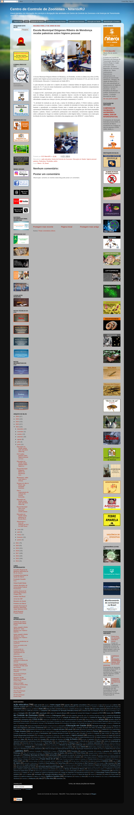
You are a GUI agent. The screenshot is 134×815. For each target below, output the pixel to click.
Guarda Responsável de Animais (24, 735)
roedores (105, 761)
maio (19, 529)
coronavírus (25, 719)
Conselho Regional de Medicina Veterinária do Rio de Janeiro (21, 571)
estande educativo (59, 729)
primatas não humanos (90, 755)
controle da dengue (96, 717)
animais (31, 706)
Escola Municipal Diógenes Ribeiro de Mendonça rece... (22, 472)
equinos (72, 727)
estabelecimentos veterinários (44, 729)
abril (18, 532)
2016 (17, 556)
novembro (20, 431)
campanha (44, 710)
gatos (83, 733)
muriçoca (57, 747)
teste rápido (73, 770)
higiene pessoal (91, 159)
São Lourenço (109, 763)
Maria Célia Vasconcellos (37, 743)
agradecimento (93, 704)
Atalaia (35, 708)
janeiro (19, 540)
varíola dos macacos (71, 774)
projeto (78, 757)
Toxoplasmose (87, 770)
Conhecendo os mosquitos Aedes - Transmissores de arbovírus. (19, 651)
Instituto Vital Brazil (19, 596)
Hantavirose (56, 735)
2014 (17, 561)
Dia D (33, 721)
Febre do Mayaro (35, 731)
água (100, 705)
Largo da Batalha (71, 739)
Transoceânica (96, 770)
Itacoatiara (16, 739)
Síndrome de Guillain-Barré (21, 770)
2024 (17, 421)
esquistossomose (30, 729)
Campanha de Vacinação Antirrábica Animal (64, 710)
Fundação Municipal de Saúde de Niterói (21, 576)
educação (61, 726)
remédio (41, 761)
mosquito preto (49, 747)
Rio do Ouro (84, 761)
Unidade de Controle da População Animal (46, 772)
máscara (64, 743)
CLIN (67, 715)
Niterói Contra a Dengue (95, 747)
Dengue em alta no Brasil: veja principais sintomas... (23, 486)
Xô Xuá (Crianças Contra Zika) (19, 695)
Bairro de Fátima (50, 708)
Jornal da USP (18, 599)
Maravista (25, 743)
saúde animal (42, 765)
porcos (101, 753)
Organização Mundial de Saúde (65, 748)
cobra (85, 715)
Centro (108, 713)
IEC (16, 737)
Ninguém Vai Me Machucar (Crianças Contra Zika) (20, 679)
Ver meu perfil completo (110, 98)
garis (78, 733)
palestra (35, 161)
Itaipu (22, 739)
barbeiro (72, 708)
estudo (70, 729)
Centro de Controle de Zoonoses (62, 159)
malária (106, 741)
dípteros (110, 723)
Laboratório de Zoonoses (76, 21)
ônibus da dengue (50, 748)
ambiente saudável (19, 706)
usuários (16, 774)
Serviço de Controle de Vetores (74, 769)
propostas (83, 759)
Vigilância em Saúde (39, 776)
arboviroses (18, 708)
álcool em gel (108, 704)
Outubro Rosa (109, 748)
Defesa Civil (94, 719)
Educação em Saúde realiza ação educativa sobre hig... (22, 449)
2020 (17, 545)
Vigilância (16, 776)
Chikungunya (56, 715)
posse (110, 753)
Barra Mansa (80, 708)
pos (106, 753)
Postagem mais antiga (89, 227)
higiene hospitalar (65, 735)
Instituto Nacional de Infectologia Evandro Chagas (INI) (20, 592)
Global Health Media (20, 583)
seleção (77, 767)
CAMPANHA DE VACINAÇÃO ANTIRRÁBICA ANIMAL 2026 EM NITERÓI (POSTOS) (110, 112)
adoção (46, 704)
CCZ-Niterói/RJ (110, 51)
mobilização (79, 745)
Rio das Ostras (75, 761)
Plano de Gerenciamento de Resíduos (33, 753)
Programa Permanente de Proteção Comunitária (60, 757)
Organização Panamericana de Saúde (87, 748)
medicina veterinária (94, 743)
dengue (101, 719)
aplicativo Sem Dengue (112, 706)
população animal (93, 753)
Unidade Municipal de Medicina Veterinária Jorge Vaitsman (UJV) (20, 607)
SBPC (61, 765)
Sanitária (41, 763)
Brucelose (118, 708)
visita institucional (114, 776)
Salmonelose (34, 763)
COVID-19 (35, 719)
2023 (17, 424)
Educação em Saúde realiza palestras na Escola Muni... (22, 516)
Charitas (47, 715)
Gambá (73, 733)
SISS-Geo (38, 770)
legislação (91, 739)
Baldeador (60, 708)
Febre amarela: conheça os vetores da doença (21, 660)
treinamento (106, 770)
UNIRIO (92, 772)
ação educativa (46, 159)
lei (97, 739)
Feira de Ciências (86, 731)
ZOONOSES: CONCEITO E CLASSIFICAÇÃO (115, 681)
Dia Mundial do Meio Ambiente (69, 723)
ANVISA (101, 706)
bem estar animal (98, 708)
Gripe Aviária (115, 733)
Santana (71, 763)
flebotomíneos (106, 731)
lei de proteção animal (105, 739)
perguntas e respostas (87, 751)
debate (87, 719)
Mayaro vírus (82, 743)
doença (22, 726)
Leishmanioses (47, 741)
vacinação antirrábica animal (54, 774)
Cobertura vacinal (76, 715)
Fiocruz (95, 731)
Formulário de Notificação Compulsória (23, 733)
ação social (37, 705)
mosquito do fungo (39, 747)
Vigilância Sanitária (53, 776)
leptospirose (63, 741)
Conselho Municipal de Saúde (53, 717)
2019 (17, 548)
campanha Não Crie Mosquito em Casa (92, 710)
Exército (84, 729)
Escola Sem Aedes (90, 727)
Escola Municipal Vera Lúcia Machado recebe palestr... (22, 509)
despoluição (17, 721)
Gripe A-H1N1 (105, 733)
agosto (19, 439)
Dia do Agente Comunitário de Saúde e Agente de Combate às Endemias (64, 721)
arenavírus (28, 708)
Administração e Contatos (112, 21)
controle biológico (83, 717)
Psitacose (116, 759)
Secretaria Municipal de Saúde (49, 767)
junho (19, 444)
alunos (115, 705)
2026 (17, 416)
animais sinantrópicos (70, 706)
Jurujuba (43, 739)
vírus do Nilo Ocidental (93, 776)
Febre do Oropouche (61, 731)
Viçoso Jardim (115, 774)
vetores (107, 774)
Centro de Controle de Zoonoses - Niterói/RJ (47, 9)
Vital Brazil (16, 778)
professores (25, 757)
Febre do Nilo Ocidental (48, 731)
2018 (17, 550)
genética (90, 733)
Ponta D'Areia (80, 753)
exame (77, 729)
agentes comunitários (80, 705)
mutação (64, 747)
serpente (60, 768)
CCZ (26, 21)
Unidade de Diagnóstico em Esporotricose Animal (74, 772)
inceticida (35, 737)
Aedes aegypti (55, 705)
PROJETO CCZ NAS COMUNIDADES (108, 757)
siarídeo (102, 768)
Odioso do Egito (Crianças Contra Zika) (21, 683)
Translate (28, 789)
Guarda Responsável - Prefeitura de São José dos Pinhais (21, 665)
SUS (67, 770)
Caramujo (72, 713)
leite (56, 741)
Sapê (118, 763)
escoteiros (116, 727)
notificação (16, 748)
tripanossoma (17, 772)
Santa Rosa (62, 763)
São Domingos (79, 763)
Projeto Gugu (34, 759)
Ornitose (101, 748)
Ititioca (29, 739)
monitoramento (90, 745)
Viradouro (77, 776)
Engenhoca (23, 727)
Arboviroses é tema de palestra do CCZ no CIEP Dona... (23, 524)
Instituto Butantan (101, 737)
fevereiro (20, 537)
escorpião (108, 727)
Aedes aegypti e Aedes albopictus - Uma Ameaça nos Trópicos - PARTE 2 (21, 637)
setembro (20, 436)
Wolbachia (32, 778)
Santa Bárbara (50, 763)
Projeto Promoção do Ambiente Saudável (69, 759)
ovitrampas (117, 748)
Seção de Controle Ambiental (85, 765)
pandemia (31, 751)
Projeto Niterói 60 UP (47, 759)
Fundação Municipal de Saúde (60, 733)
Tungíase (24, 772)
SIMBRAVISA (109, 768)
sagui (114, 761)
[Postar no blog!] (63, 156)
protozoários (108, 759)
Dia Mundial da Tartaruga (37, 723)
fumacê (36, 733)
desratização (25, 721)
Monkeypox (99, 745)
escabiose (79, 727)
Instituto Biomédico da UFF (87, 737)
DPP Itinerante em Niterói (46, 725)
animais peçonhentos (55, 706)
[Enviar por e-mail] (62, 156)
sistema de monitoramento (48, 770)
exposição (90, 729)
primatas (79, 755)
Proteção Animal (92, 759)
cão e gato (32, 713)
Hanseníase (49, 735)
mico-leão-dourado (28, 744)
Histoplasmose (90, 735)
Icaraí (110, 735)
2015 (17, 558)
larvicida (84, 739)
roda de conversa (95, 761)
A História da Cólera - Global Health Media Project (20, 623)
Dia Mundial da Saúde (23, 723)
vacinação (38, 774)
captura (52, 713)
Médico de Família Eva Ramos (111, 743)
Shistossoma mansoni (93, 768)
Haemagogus (40, 735)
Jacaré (35, 739)
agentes (67, 705)
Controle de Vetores (37, 21)
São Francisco (89, 763)
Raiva (16, 761)
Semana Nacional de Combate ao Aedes (90, 767)
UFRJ (31, 772)
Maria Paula (48, 743)
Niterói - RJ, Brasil (43, 163)
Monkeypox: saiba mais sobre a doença (22, 479)
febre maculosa (74, 731)
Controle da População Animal (56, 21)
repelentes (59, 761)
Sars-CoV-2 (20, 765)
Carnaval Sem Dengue (83, 713)
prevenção (53, 755)
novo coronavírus (36, 748)
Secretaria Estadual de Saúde (25, 767)
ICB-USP (118, 735)
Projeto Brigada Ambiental (90, 757)
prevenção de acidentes (68, 755)
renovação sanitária (50, 761)
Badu (41, 708)
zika (40, 778)
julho (19, 442)
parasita (38, 751)
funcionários (44, 733)
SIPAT (31, 770)
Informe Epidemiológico (67, 737)
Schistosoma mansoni (69, 765)
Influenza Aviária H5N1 (53, 737)
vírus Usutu (104, 776)
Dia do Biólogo (88, 721)
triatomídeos (116, 770)
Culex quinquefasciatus (70, 719)
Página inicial (18, 21)
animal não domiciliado (84, 706)
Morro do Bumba (116, 744)
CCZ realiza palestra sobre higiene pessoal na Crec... (22, 456)
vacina (29, 774)
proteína (101, 759)
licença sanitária (74, 741)
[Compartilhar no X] (65, 156)
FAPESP (104, 729)
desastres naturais (114, 719)
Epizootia (66, 727)
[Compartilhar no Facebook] (67, 156)
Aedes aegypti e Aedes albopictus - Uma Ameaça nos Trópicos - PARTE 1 (21, 629)
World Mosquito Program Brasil (18, 612)
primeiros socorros (103, 755)
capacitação (43, 713)
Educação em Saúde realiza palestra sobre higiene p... (22, 464)
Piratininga (17, 753)
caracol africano (61, 713)
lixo (86, 741)
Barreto (87, 708)
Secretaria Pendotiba (68, 767)
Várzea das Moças (83, 774)
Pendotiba (50, 161)
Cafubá (29, 710)
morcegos (107, 745)
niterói (83, 747)
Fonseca (114, 731)
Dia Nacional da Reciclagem (99, 723)
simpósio (117, 768)
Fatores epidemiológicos (115, 729)
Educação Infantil (97, 726)
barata (66, 708)
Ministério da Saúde (20, 601)
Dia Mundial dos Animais (84, 723)
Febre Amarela (20, 731)
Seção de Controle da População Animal (107, 765)
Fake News (97, 729)
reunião (66, 761)
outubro (19, 434)
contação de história (69, 717)
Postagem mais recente (43, 227)
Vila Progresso (68, 776)
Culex (60, 719)
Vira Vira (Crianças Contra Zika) (19, 691)
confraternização (31, 717)
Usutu (23, 774)
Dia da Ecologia (41, 721)
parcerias (45, 751)
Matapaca (72, 743)
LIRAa (81, 741)
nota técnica (107, 747)
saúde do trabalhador (52, 765)
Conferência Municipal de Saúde (96, 715)
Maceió (98, 741)
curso (80, 719)
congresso (41, 717)
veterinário (99, 774)
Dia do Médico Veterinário (101, 721)
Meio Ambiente (17, 745)
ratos (23, 761)
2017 (17, 553)
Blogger (93, 794)
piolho (55, 161)
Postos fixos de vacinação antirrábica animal (115, 639)
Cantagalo (21, 713)
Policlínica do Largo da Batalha (54, 753)
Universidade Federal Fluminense (106, 772)
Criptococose (46, 719)
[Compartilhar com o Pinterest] (69, 156)
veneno (92, 774)
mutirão (70, 747)
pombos (70, 753)
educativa (108, 725)
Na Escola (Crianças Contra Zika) (20, 674)
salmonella (26, 763)
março (19, 534)
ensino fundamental (37, 727)
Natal (77, 747)
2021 (17, 543)
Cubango (54, 719)
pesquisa (106, 751)
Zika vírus (49, 778)
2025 (17, 419)
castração (94, 713)
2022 (17, 426)
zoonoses (59, 778)
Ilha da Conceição (25, 737)
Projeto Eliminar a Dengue (21, 759)
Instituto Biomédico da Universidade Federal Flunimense (20, 587)
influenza (42, 737)
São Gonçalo (100, 763)
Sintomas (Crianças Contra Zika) (20, 687)
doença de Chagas (33, 726)
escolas (100, 727)
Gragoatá (96, 733)
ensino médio (50, 727)
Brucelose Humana (20, 710)
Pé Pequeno (53, 751)
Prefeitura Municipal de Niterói (34, 755)
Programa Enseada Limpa (38, 757)
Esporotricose (18, 656)
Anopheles (94, 706)
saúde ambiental (30, 765)
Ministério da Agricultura (51, 744)
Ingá (76, 737)
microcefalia (39, 745)
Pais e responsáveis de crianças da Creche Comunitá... (23, 494)
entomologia (59, 727)
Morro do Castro (19, 747)
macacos (91, 741)
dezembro (20, 429)
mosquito (28, 747)
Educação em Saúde (94, 21)
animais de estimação (41, 706)
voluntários (24, 778)
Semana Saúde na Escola (41, 769)
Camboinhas (36, 710)
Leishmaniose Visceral (34, 741)
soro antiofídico (60, 770)
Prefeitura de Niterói (20, 603)
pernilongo (98, 751)
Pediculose (42, 161)
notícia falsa (116, 747)
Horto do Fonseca (101, 735)
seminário (53, 769)
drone (55, 725)
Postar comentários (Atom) (47, 231)
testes (80, 770)
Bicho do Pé (110, 708)
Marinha (58, 743)
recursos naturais (33, 761)
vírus (83, 776)
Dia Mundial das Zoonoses (52, 723)
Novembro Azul (25, 748)
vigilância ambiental (26, 776)
